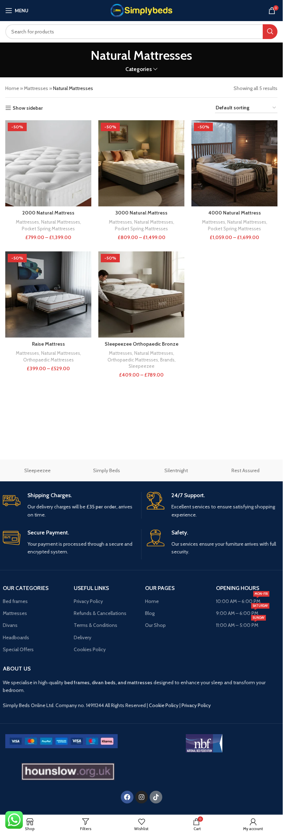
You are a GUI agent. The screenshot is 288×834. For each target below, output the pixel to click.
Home (12, 88)
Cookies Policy (90, 649)
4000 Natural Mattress (234, 213)
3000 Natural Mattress (141, 213)
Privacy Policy (88, 601)
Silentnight (176, 470)
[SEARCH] (270, 31)
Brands (167, 360)
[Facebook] (127, 797)
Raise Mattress (48, 344)
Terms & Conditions (95, 625)
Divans (10, 625)
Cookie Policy (163, 705)
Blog (150, 613)
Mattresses (36, 88)
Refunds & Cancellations (100, 613)
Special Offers (18, 649)
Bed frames (15, 601)
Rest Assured (245, 470)
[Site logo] (141, 10)
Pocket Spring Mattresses (48, 228)
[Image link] (61, 741)
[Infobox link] (69, 505)
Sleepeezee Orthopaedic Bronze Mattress (141, 347)
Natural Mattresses (60, 222)
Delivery (82, 637)
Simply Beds (106, 470)
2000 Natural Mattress (48, 213)
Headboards (16, 637)
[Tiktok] (156, 797)
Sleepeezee (142, 366)
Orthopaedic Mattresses (48, 360)
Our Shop (155, 625)
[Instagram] (141, 797)
